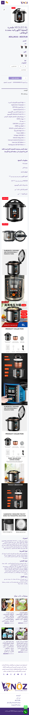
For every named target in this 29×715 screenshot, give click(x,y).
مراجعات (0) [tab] (24, 94)
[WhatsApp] (11, 674)
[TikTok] (14, 674)
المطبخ (5, 82)
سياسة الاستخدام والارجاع (13, 702)
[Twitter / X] (3, 674)
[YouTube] (18, 674)
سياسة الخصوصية (15, 705)
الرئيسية (18, 695)
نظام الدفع (17, 700)
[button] (4, 9)
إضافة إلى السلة (15, 78)
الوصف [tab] (26, 90)
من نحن (18, 698)
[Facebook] (25, 674)
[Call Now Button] (25, 712)
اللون (24, 52)
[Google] (7, 674)
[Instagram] (21, 674)
